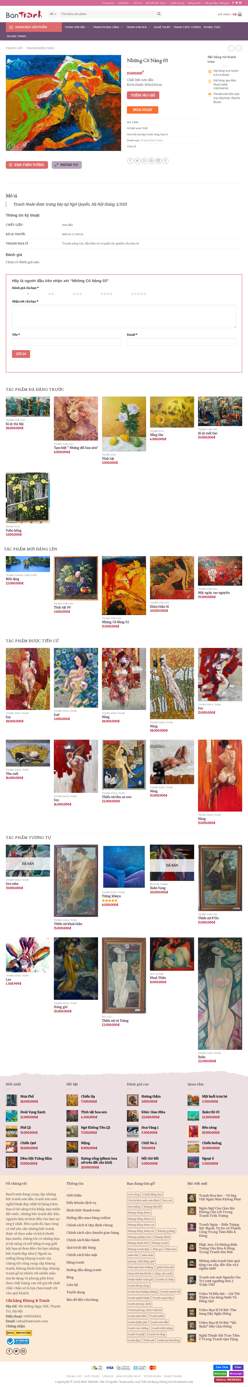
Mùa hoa (171, 1249)
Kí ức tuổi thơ (207, 433)
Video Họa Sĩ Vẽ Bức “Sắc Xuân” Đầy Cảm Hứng (218, 1324)
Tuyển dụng (177, 3)
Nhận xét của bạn (25, 301)
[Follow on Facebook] (233, 3)
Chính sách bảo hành (82, 1240)
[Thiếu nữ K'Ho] (220, 878)
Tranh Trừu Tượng (187, 27)
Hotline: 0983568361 (228, 1379)
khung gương (166, 1230)
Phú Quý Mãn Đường (140, 1267)
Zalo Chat (222, 1367)
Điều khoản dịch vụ (81, 1203)
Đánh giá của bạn (25, 288)
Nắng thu (156, 435)
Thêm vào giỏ (143, 95)
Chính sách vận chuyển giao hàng (92, 1233)
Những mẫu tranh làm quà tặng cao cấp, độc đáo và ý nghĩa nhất (219, 1264)
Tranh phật (157, 1315)
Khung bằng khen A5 (141, 1230)
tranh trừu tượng (162, 1328)
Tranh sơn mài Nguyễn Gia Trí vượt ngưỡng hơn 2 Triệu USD (219, 1281)
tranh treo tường (138, 1328)
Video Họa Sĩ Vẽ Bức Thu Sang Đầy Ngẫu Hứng (217, 1312)
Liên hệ (137, 3)
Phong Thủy (212, 27)
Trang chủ (108, 3)
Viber (238, 1367)
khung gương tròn (139, 1236)
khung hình (162, 1236)
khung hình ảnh (138, 1242)
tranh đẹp (134, 1340)
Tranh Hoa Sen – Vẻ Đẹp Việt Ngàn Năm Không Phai (220, 1197)
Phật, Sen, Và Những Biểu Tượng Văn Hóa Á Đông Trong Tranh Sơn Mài (218, 1248)
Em (8, 717)
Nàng (106, 717)
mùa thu (133, 1255)
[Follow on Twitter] (236, 3)
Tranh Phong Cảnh (106, 27)
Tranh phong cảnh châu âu (144, 1309)
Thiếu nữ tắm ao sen (116, 797)
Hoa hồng (134, 1206)
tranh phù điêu (137, 1315)
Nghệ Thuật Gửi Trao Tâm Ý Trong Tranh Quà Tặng (219, 1337)
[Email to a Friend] (144, 161)
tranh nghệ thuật (138, 1297)
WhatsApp (220, 1373)
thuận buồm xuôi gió (140, 1279)
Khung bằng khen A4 (141, 1224)
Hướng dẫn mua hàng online (88, 1218)
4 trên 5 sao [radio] (92, 293)
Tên (16, 334)
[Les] (28, 954)
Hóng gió (60, 1007)
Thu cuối (12, 774)
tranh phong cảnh (139, 1303)
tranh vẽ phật (136, 1334)
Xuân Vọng (158, 888)
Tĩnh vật (108, 458)
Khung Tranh (16, 36)
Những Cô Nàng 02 (115, 622)
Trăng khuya (111, 896)
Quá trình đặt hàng (81, 1247)
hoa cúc (167, 1200)
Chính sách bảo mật (81, 1255)
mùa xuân (147, 1255)
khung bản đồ (152, 1206)
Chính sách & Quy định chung (89, 1225)
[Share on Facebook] (130, 161)
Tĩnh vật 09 (62, 607)
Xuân (201, 1057)
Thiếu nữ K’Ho (208, 918)
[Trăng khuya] (124, 867)
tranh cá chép (165, 1279)
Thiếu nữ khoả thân (68, 924)
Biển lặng (12, 579)
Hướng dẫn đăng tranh (83, 1270)
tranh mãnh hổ (170, 1291)
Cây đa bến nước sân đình (143, 1200)
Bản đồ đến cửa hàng (82, 1300)
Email (132, 334)
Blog (70, 1277)
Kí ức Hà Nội (15, 424)
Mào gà (157, 1249)
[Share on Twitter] (137, 161)
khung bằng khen (139, 1212)
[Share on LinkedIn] (158, 161)
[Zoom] (11, 146)
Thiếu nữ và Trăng (115, 1021)
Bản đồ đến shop (156, 3)
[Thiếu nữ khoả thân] (76, 881)
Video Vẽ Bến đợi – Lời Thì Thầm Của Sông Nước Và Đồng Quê (219, 1297)
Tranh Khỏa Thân (40, 48)
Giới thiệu (123, 3)
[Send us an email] (240, 3)
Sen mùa (12, 884)
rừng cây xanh (163, 1273)
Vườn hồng (14, 530)
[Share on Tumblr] (165, 161)
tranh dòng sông (138, 1285)
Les (8, 979)
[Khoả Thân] (172, 954)
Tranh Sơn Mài (136, 27)
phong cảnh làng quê (141, 1261)
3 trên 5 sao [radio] (64, 293)
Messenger (236, 1373)
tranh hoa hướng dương (143, 1291)
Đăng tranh (194, 3)
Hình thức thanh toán (83, 1210)
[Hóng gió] (76, 968)
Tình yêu (149, 1340)
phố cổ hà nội (165, 1267)
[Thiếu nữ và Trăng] (124, 975)
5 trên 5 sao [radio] (123, 293)
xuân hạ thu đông (169, 1340)
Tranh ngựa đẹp (163, 1297)
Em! (56, 715)
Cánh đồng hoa (152, 1194)
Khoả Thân (158, 978)
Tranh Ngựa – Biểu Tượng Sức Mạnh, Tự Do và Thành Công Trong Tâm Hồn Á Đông (220, 1230)
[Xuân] (220, 993)
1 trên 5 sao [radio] (18, 293)
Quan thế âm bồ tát (139, 1273)
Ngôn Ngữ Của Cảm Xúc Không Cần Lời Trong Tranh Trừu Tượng (217, 1212)
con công (134, 1194)
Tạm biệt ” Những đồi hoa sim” (76, 448)
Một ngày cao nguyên (214, 593)
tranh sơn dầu (159, 1322)
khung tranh (160, 1242)
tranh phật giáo (137, 1322)
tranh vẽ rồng (156, 1334)
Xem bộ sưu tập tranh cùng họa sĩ (147, 134)
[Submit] (159, 14)
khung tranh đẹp (138, 1249)
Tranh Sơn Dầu (75, 27)
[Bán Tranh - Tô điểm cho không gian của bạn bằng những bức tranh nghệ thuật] (24, 14)
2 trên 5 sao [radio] (40, 293)
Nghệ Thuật (162, 27)
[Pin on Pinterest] (151, 161)
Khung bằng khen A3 (141, 1218)
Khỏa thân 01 (159, 606)
